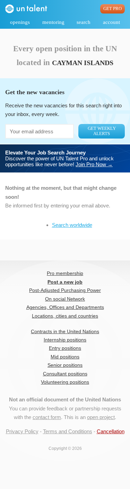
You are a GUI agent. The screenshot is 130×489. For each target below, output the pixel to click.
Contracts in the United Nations (65, 331)
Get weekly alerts (102, 131)
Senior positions (65, 365)
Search (83, 22)
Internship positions (65, 340)
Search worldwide (72, 225)
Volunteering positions (65, 382)
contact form (47, 417)
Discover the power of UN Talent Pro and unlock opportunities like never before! (59, 158)
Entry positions (65, 348)
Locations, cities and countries (65, 316)
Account (111, 22)
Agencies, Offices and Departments (65, 307)
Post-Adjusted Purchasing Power (65, 290)
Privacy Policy (22, 431)
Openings (20, 22)
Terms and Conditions (67, 431)
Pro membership (65, 273)
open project (101, 417)
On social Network (65, 299)
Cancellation (110, 431)
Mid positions (65, 356)
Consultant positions (65, 373)
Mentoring (53, 22)
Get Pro (112, 8)
